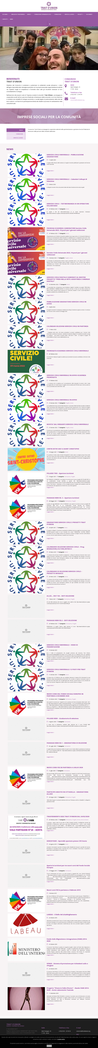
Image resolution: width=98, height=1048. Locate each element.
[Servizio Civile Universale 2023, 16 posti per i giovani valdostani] (26, 263)
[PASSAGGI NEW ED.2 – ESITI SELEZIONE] (26, 630)
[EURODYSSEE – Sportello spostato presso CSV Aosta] (26, 851)
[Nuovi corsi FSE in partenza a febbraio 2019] (26, 900)
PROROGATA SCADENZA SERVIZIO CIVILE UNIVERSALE (68, 351)
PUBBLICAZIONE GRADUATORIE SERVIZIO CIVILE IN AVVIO (66, 303)
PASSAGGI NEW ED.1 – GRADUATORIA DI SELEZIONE (67, 743)
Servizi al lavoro (69, 14)
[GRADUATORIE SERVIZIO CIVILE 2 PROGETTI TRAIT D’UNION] (26, 532)
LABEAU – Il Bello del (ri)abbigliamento (62, 914)
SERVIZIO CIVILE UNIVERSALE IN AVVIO (62, 400)
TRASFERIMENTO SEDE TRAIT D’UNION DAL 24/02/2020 (68, 816)
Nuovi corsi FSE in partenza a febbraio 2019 (64, 890)
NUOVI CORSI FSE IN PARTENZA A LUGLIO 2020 (65, 767)
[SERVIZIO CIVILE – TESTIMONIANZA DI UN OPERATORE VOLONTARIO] (26, 214)
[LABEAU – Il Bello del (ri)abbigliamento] (26, 925)
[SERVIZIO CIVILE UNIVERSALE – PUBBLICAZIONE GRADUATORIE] (26, 165)
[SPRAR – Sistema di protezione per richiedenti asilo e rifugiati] (26, 974)
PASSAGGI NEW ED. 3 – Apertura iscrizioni (63, 498)
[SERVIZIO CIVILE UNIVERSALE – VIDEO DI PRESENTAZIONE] (26, 655)
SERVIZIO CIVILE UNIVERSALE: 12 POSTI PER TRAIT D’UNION (66, 670)
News (11, 19)
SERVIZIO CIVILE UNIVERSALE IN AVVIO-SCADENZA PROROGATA (66, 376)
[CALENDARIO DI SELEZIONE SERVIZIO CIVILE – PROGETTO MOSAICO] (26, 581)
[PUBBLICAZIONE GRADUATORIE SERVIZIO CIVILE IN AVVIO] (26, 312)
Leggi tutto (50, 170)
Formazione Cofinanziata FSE (42, 14)
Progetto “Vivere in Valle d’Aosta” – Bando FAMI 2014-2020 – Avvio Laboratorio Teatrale (68, 989)
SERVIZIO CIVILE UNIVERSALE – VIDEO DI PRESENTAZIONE (62, 646)
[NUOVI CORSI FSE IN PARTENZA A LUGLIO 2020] (26, 778)
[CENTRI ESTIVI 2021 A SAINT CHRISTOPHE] (26, 459)
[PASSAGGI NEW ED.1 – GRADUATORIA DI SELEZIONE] (26, 753)
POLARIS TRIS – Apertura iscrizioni (60, 473)
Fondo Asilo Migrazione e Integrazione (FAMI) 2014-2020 (67, 940)
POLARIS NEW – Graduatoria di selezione (62, 718)
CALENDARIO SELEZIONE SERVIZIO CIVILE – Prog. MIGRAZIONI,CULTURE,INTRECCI (65, 548)
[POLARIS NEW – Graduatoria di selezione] (26, 728)
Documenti (89, 14)
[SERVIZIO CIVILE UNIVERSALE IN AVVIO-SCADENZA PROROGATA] (26, 385)
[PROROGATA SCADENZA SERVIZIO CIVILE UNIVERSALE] (26, 361)
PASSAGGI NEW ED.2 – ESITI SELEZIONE (62, 620)
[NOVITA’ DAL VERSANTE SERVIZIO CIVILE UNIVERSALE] (26, 434)
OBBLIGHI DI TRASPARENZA (18, 14)
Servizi (29, 14)
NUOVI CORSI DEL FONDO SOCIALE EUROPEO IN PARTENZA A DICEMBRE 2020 (65, 695)
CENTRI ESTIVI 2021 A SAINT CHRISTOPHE (63, 449)
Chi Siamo (5, 14)
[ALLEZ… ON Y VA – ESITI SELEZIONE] (26, 606)
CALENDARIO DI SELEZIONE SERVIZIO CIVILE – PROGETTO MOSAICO (64, 572)
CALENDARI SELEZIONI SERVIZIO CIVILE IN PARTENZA (67, 326)
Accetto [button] (49, 1046)
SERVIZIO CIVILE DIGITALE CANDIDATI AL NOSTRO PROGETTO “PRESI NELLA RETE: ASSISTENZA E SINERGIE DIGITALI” (68, 279)
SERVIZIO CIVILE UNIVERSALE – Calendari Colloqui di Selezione (67, 180)
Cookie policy (61, 1039)
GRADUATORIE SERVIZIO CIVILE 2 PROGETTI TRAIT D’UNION (66, 523)
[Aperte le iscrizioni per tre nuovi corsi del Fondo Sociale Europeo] (26, 876)
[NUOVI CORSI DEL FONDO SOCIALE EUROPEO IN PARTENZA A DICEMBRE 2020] (26, 704)
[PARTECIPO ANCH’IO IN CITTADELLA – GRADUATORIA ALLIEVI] (26, 802)
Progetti (80, 14)
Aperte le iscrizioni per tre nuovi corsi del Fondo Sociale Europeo (68, 866)
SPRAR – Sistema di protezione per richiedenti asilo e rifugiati (67, 965)
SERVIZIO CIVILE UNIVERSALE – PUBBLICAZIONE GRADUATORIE (65, 156)
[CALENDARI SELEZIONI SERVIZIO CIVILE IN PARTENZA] (26, 336)
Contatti (5, 19)
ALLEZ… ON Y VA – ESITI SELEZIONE (60, 596)
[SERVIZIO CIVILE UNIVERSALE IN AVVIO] (26, 410)
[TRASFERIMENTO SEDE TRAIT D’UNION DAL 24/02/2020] (26, 827)
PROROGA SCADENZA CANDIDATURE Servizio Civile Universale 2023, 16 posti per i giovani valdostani (66, 229)
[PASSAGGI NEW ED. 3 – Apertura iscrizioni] (26, 508)
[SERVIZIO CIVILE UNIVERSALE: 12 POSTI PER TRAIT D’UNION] (26, 679)
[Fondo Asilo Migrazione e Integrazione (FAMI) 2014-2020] (26, 949)
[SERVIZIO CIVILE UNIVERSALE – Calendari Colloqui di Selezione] (26, 189)
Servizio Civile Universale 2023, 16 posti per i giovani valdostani (67, 254)
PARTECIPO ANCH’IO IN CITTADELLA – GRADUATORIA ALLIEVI (67, 793)
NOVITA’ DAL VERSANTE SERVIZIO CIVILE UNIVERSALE (68, 424)
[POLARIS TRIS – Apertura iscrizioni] (26, 483)
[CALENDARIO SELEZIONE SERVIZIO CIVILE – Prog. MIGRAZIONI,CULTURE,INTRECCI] (26, 557)
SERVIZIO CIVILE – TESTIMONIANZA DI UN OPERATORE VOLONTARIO (68, 205)
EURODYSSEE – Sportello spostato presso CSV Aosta (67, 841)
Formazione (57, 14)
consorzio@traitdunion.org (77, 100)
